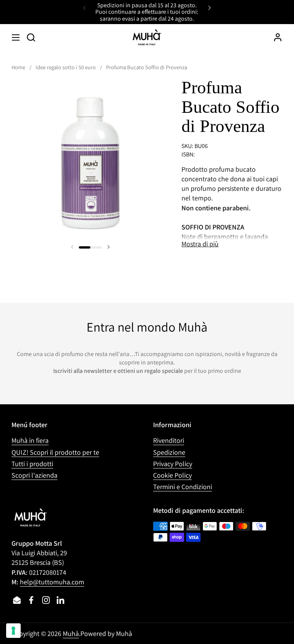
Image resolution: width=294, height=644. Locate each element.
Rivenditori (168, 440)
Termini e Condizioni (182, 486)
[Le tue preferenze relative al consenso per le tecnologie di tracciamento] (13, 630)
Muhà (71, 633)
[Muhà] (146, 37)
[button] (31, 37)
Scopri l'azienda (34, 475)
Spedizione (169, 452)
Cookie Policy (172, 475)
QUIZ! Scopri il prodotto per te (55, 452)
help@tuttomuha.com (52, 581)
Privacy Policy (172, 463)
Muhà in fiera (30, 440)
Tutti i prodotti (32, 463)
